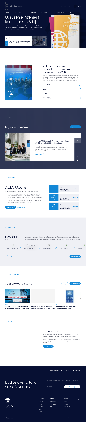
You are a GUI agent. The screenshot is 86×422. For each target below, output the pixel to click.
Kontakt (70, 6)
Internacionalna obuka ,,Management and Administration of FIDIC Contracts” (65, 208)
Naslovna (41, 401)
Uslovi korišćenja (77, 417)
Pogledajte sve (74, 127)
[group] (17, 300)
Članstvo (66, 404)
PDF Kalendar (22, 207)
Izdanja (46, 12)
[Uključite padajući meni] (15, 12)
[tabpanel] (26, 41)
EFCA (51, 408)
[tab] (77, 156)
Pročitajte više (38, 154)
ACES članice (53, 404)
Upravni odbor (53, 401)
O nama (40, 403)
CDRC (71, 12)
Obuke (65, 401)
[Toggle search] (75, 6)
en (80, 6)
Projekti (40, 404)
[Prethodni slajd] (6, 38)
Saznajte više (10, 207)
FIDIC (51, 406)
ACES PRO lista (67, 406)
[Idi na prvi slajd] (77, 140)
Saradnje (41, 406)
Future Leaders (60, 12)
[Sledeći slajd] (6, 43)
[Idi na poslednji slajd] (6, 256)
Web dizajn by (9, 418)
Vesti (40, 408)
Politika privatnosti (69, 417)
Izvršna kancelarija (54, 403)
